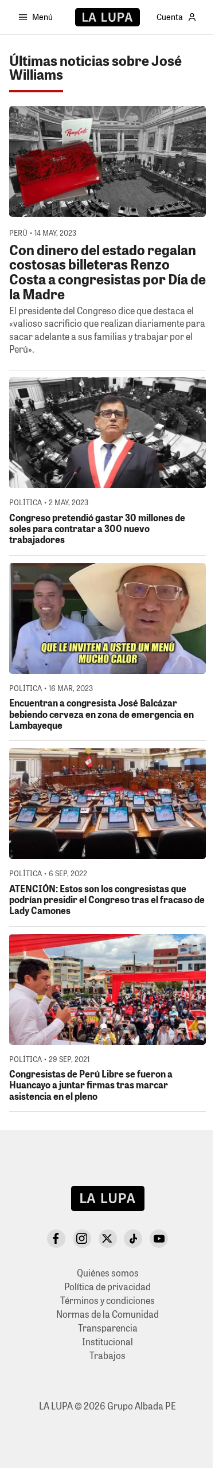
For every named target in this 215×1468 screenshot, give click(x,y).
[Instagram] (82, 1238)
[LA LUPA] (107, 17)
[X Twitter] (108, 1238)
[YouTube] (159, 1238)
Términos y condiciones (107, 1300)
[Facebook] (56, 1238)
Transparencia (108, 1328)
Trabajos (107, 1355)
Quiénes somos (108, 1273)
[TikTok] (133, 1238)
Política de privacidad (107, 1286)
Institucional (107, 1342)
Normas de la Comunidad (107, 1314)
